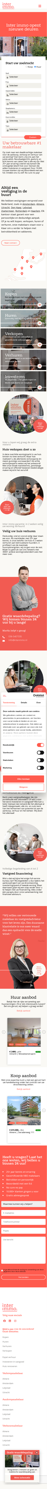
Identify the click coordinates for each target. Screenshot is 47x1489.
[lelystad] (41, 254)
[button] (37, 1452)
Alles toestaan (23, 779)
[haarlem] (23, 258)
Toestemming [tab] (9, 703)
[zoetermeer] (22, 268)
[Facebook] (4, 1321)
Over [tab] (38, 703)
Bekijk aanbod (23, 1010)
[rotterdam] (22, 274)
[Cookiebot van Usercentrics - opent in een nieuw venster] (33, 695)
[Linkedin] (10, 1321)
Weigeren (23, 787)
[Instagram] (15, 1321)
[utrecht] (32, 267)
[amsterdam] (28, 262)
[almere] (34, 258)
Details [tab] (24, 703)
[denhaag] (15, 269)
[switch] (40, 753)
